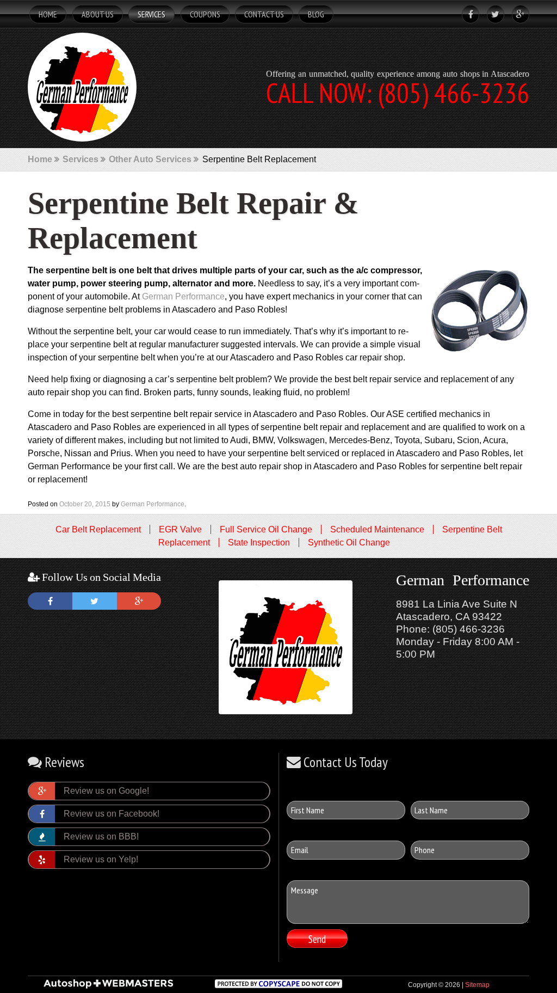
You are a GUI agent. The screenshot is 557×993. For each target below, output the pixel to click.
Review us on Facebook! (111, 813)
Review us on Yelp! (101, 859)
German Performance (183, 296)
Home (48, 14)
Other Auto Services (150, 159)
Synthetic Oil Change (349, 542)
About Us (98, 14)
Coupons (205, 14)
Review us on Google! (106, 790)
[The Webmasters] (109, 987)
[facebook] (467, 14)
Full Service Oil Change (266, 529)
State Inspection (259, 542)
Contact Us (264, 14)
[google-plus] (517, 14)
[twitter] (492, 14)
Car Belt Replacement (98, 529)
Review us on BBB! (101, 836)
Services (151, 14)
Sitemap (477, 985)
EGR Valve (180, 529)
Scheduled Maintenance (377, 529)
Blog (316, 14)
